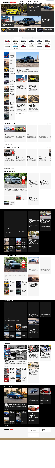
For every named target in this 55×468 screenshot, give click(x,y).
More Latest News (7, 120)
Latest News (7, 51)
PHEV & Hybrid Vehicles (10, 255)
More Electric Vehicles (7, 339)
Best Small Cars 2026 (9, 123)
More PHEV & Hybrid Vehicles (8, 296)
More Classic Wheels (7, 383)
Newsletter (48, 3)
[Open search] (52, 1)
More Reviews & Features (20, 113)
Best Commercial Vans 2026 (11, 147)
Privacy (11, 439)
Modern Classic (35, 3)
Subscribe (44, 3)
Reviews (23, 3)
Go (33, 37)
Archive (13, 434)
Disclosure (14, 439)
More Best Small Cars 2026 (8, 144)
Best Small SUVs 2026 (9, 171)
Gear (30, 3)
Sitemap (17, 439)
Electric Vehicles (9, 300)
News (20, 3)
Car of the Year (40, 3)
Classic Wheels (8, 343)
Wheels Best (27, 3)
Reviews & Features (21, 51)
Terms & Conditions (7, 439)
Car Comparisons (8, 210)
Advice (21, 431)
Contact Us (20, 439)
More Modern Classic (7, 425)
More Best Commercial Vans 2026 (9, 168)
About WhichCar (23, 434)
